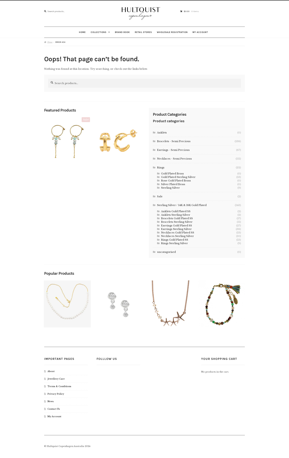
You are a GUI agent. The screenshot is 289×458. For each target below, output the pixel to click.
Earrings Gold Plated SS (176, 225)
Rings (160, 167)
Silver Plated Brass (173, 184)
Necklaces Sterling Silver (177, 236)
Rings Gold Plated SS (174, 239)
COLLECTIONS (98, 32)
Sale (160, 196)
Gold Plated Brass (172, 173)
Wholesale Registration (172, 32)
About (51, 371)
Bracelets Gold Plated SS (177, 218)
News (50, 401)
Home (82, 32)
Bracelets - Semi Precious (173, 141)
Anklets (162, 132)
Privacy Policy (55, 394)
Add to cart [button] (67, 139)
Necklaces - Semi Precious (174, 158)
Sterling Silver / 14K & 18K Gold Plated (182, 205)
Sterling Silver (170, 187)
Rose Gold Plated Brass (176, 180)
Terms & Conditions (59, 386)
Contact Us (53, 409)
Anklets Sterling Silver (175, 214)
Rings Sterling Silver (174, 243)
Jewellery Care (56, 379)
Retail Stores (143, 32)
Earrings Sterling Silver (176, 229)
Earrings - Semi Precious (173, 149)
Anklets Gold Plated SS (175, 211)
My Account (200, 32)
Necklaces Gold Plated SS (177, 232)
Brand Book (122, 32)
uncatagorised (166, 251)
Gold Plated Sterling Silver (178, 177)
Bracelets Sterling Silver (176, 221)
